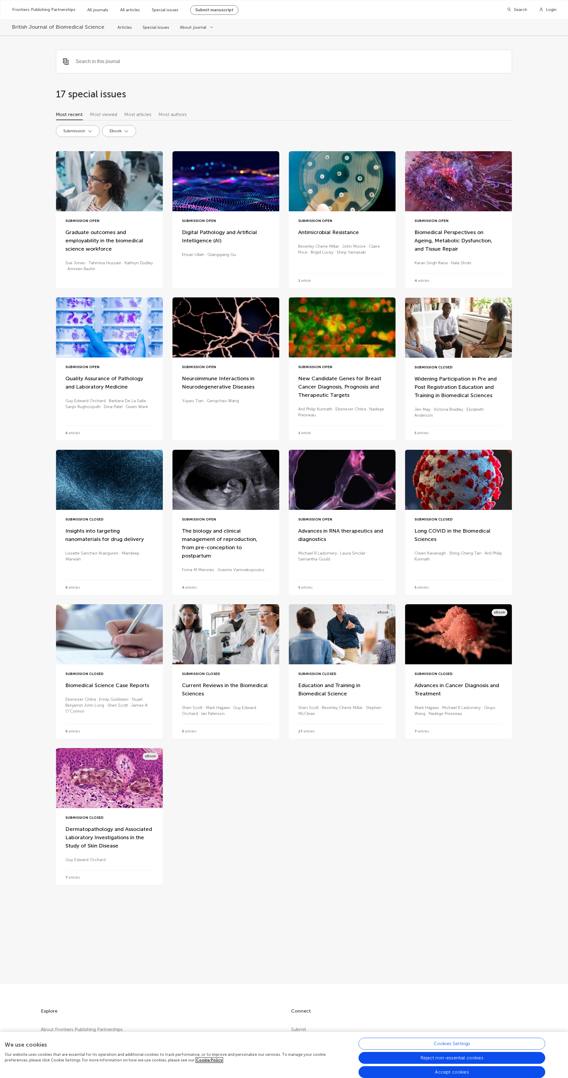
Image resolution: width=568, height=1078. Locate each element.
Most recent (69, 114)
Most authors (173, 114)
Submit (298, 1029)
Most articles (137, 114)
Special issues (165, 9)
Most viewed (103, 114)
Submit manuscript (214, 9)
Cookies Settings (452, 1043)
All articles (130, 9)
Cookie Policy (209, 1060)
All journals (97, 9)
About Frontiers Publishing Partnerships (82, 1029)
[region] (284, 1055)
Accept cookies (452, 1072)
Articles (124, 27)
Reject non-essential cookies (451, 1058)
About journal (193, 27)
